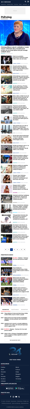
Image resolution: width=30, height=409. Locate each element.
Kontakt (8, 401)
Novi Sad (18, 381)
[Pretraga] (25, 1)
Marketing (19, 401)
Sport (20, 4)
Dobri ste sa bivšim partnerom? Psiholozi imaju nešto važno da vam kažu (20, 58)
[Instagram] (13, 397)
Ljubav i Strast (16, 63)
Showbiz (25, 4)
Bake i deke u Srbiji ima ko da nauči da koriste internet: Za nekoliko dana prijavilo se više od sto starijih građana (21, 98)
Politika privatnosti (6, 403)
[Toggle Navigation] (28, 1)
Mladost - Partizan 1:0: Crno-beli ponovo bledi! (20, 258)
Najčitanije (15, 309)
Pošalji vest (26, 401)
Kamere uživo (10, 4)
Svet (29, 4)
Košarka (15, 305)
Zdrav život (16, 73)
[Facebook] (11, 397)
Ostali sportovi (17, 275)
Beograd (15, 212)
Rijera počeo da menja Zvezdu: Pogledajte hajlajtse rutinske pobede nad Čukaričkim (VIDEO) (20, 279)
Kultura (18, 369)
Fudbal (15, 265)
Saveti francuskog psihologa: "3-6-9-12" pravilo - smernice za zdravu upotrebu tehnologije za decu (21, 137)
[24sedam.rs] (6, 2)
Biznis (17, 367)
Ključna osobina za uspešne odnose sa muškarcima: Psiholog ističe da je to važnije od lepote (20, 167)
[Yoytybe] (16, 397)
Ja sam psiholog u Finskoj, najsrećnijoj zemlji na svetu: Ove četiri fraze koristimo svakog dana (20, 88)
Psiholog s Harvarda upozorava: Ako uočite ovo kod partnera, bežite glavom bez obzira (20, 117)
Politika (16, 4)
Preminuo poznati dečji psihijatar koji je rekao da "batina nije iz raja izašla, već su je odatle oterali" (20, 108)
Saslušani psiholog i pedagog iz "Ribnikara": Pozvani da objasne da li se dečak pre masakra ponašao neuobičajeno (21, 197)
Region (18, 376)
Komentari (24, 309)
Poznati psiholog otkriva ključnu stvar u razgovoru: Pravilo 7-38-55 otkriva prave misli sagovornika (20, 68)
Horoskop (18, 379)
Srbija (17, 372)
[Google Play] (19, 388)
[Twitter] (19, 397)
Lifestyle (3, 381)
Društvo (3, 53)
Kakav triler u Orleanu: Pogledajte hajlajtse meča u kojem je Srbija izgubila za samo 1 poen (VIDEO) (20, 299)
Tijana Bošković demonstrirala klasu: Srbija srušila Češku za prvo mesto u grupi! (21, 270)
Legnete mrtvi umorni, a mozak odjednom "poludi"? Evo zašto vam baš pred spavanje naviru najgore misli (21, 289)
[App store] (10, 388)
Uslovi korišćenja (16, 403)
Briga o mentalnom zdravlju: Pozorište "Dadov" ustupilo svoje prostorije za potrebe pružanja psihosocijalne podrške (20, 207)
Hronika (15, 202)
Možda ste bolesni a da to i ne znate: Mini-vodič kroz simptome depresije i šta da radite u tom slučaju (21, 147)
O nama (3, 401)
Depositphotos (24, 403)
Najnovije (3, 4)
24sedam (9, 407)
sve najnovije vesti (15, 340)
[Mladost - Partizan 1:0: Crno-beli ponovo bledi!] (6, 261)
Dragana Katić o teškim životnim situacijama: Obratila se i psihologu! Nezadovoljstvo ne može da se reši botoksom (20, 187)
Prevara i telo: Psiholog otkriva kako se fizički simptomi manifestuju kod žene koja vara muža (20, 177)
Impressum (13, 401)
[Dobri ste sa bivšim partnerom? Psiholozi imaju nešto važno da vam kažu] (6, 60)
